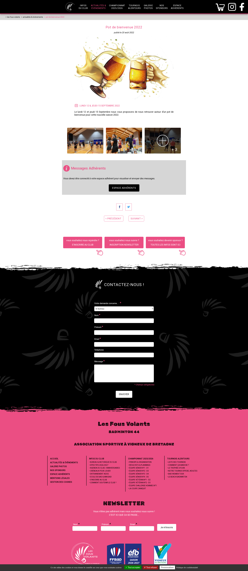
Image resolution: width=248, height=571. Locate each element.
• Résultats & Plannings (139, 465)
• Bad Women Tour (175, 474)
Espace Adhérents (124, 188)
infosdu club (83, 6)
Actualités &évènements (98, 6)
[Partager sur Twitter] (128, 207)
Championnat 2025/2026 (140, 458)
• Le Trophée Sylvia (176, 468)
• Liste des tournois (176, 462)
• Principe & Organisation (140, 462)
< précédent (113, 218)
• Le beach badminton (177, 477)
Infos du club (96, 458)
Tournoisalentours (134, 6)
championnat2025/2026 (117, 6)
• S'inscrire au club (98, 480)
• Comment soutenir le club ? (102, 483)
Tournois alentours (178, 458)
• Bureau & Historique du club (103, 462)
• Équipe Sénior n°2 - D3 (138, 471)
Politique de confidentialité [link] (187, 567)
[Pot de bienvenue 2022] (85, 141)
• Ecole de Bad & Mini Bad (100, 477)
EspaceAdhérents (177, 6)
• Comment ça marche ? (178, 465)
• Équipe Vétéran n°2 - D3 (139, 483)
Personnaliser (167, 567)
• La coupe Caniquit (137, 488)
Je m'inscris (166, 527)
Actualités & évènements (64, 462)
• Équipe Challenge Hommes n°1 (142, 486)
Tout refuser (151, 567)
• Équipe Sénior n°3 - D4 (138, 474)
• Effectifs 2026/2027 (98, 465)
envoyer (124, 394)
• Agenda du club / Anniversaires (104, 468)
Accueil (54, 458)
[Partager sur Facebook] (119, 207)
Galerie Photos (58, 466)
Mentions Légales (60, 478)
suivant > (137, 218)
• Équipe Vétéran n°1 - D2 (139, 480)
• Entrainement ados (99, 474)
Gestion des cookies (61, 482)
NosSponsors (162, 6)
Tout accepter (133, 567)
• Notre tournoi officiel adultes (182, 471)
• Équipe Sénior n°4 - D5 (138, 477)
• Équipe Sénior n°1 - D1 (138, 468)
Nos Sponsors (57, 470)
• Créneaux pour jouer (100, 471)
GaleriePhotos (148, 6)
